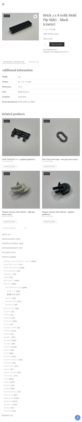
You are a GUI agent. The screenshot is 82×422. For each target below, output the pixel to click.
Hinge (7, 331)
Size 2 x (66, 52)
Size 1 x (11, 291)
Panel (7, 337)
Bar (6, 277)
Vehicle (8, 395)
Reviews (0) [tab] (34, 62)
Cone (7, 315)
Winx (7, 408)
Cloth (7, 312)
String (8, 363)
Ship (6, 353)
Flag (6, 324)
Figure (6, 252)
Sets (4, 235)
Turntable (10, 392)
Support (9, 366)
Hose (7, 334)
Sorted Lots (11, 265)
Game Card (10, 328)
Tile (6, 379)
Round (9, 305)
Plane (7, 340)
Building (9, 308)
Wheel (8, 405)
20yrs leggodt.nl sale (57, 52)
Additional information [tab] (14, 62)
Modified (10, 301)
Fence (7, 318)
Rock (7, 350)
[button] (3, 4)
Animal (8, 274)
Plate (7, 347)
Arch (8, 298)
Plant (7, 344)
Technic (8, 376)
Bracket (9, 281)
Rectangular (13, 288)
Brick (7, 284)
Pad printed (11, 268)
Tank (6, 369)
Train (7, 385)
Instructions (10, 243)
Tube (6, 389)
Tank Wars (10, 373)
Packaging (8, 239)
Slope (7, 356)
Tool (6, 382)
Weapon (8, 398)
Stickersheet (10, 248)
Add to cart (57, 44)
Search (25, 228)
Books (6, 415)
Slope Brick (11, 360)
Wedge (8, 401)
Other (7, 411)
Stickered (10, 271)
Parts (5, 257)
